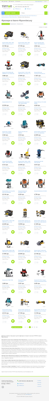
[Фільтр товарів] (3, 13)
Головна (39, 380)
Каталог (10, 13)
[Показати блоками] (45, 24)
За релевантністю (5, 23)
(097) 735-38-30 (22, 381)
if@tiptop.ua (21, 385)
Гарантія (39, 384)
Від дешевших (13, 23)
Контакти (39, 386)
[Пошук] (45, 13)
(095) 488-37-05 (29, 381)
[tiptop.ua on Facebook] (3, 387)
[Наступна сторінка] (34, 327)
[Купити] (13, 54)
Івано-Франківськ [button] (38, 1)
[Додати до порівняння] (6, 55)
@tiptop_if (29, 8)
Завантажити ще (17, 327)
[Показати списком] (46, 24)
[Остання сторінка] (37, 327)
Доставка (39, 382)
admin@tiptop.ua (29, 394)
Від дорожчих (20, 23)
